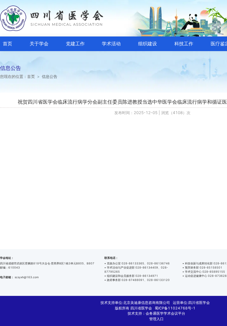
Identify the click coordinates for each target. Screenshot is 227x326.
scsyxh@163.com (27, 277)
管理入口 (156, 319)
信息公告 (49, 76)
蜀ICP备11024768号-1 (175, 308)
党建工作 (75, 43)
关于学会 (39, 43)
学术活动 (111, 43)
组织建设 (147, 43)
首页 (7, 43)
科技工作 (183, 43)
